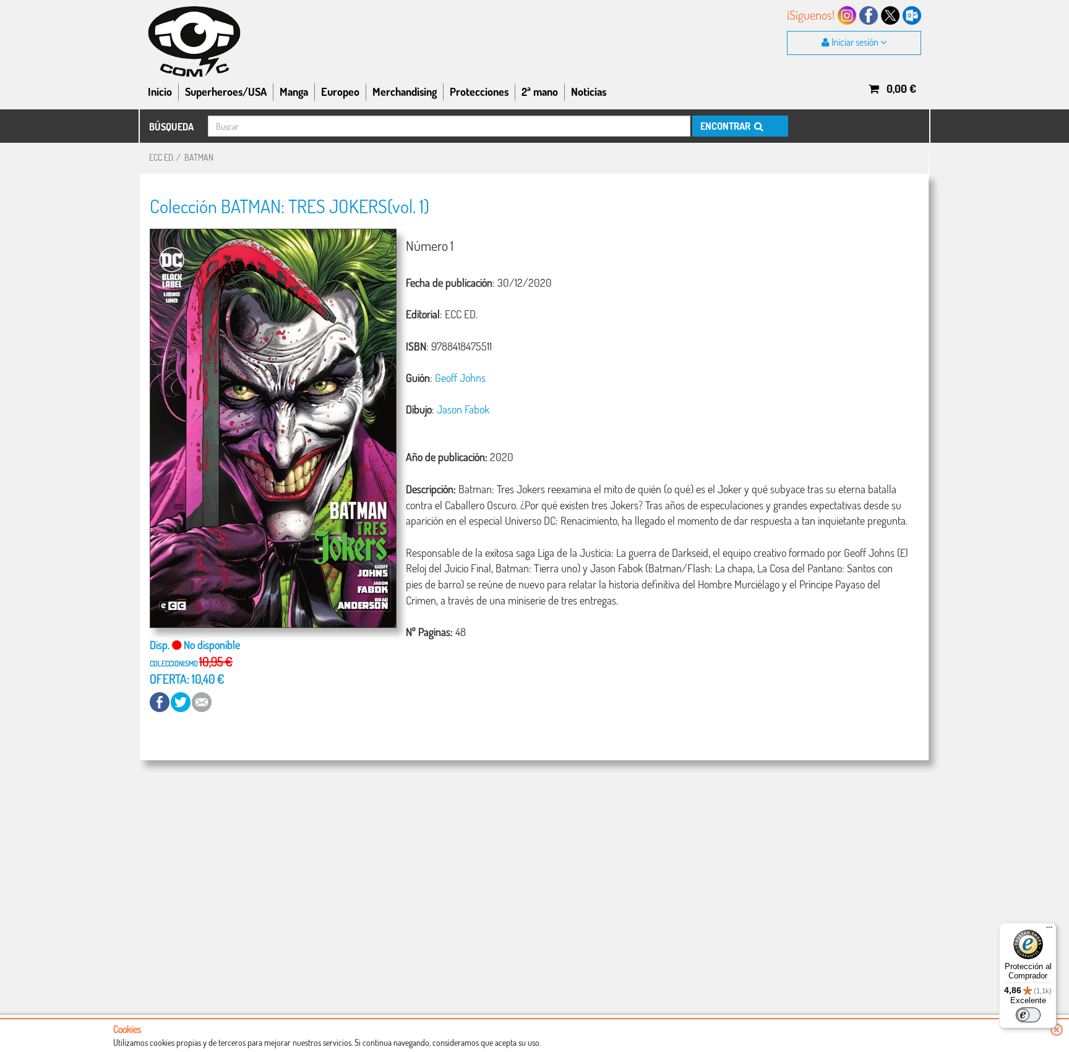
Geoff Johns (460, 377)
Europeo (340, 91)
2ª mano (540, 91)
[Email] (202, 701)
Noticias (588, 91)
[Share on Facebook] (160, 701)
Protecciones (479, 91)
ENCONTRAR (726, 126)
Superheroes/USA (226, 91)
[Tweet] (181, 701)
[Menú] (1049, 930)
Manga (294, 91)
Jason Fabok (463, 409)
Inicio (160, 91)
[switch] (1028, 1014)
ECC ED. (161, 157)
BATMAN (198, 157)
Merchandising (404, 91)
